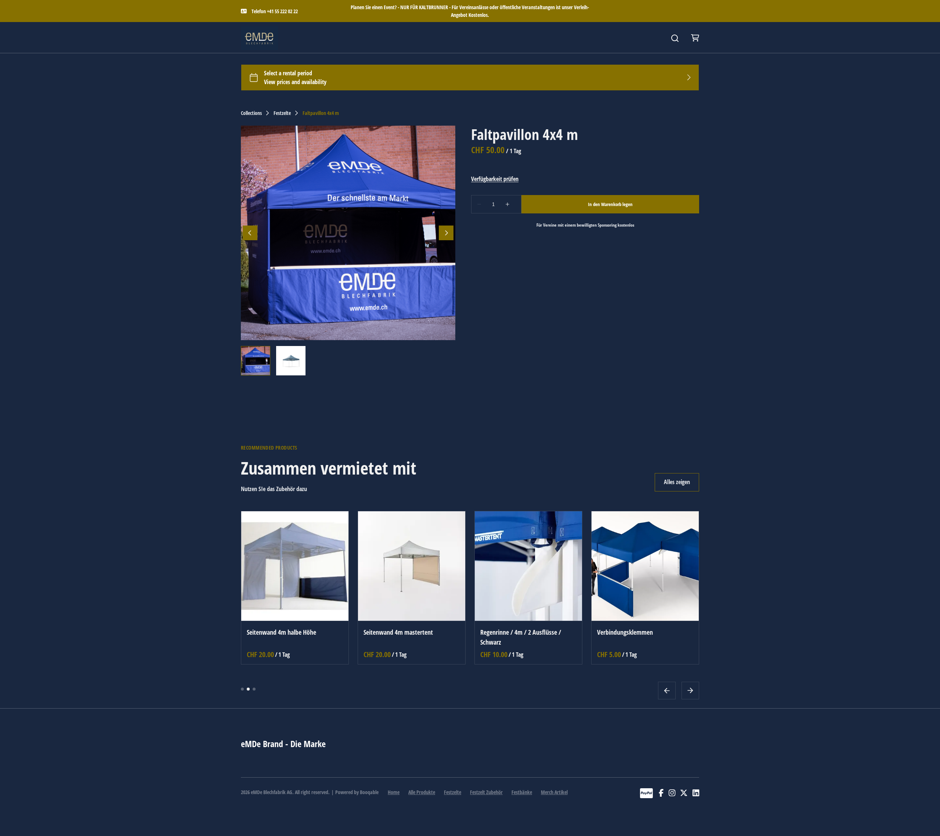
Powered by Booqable (357, 792)
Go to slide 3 (254, 689)
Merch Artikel (554, 792)
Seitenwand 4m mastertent (398, 631)
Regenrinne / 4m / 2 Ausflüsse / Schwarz (520, 636)
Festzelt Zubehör (486, 792)
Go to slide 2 (248, 689)
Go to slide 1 (242, 689)
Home (394, 792)
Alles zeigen (677, 482)
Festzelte (282, 113)
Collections (251, 113)
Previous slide (667, 690)
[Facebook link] (661, 793)
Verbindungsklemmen (625, 631)
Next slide (690, 690)
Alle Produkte (421, 792)
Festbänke (521, 792)
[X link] (683, 793)
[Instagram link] (672, 793)
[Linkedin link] (696, 793)
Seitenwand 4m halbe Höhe (281, 631)
